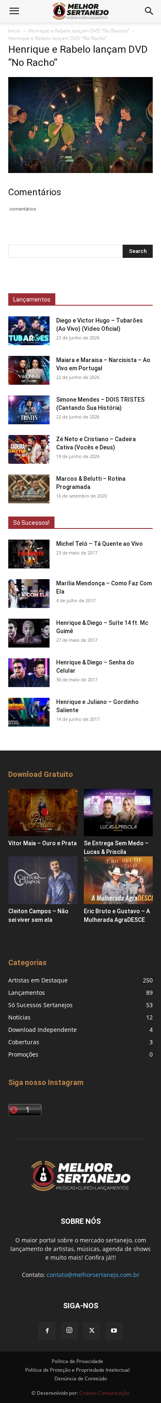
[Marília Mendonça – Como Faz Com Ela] (29, 593)
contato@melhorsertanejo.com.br (93, 1275)
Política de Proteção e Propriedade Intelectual (77, 1369)
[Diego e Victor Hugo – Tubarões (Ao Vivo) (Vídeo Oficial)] (29, 330)
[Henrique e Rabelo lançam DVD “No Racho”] (80, 170)
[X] (91, 1331)
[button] (14, 11)
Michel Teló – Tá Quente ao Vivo (99, 543)
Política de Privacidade (77, 1361)
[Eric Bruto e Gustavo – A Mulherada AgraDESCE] (118, 880)
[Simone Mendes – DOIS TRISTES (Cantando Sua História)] (29, 409)
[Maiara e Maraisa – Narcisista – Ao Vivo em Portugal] (29, 370)
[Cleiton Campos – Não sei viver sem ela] (43, 880)
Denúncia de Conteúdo (80, 1378)
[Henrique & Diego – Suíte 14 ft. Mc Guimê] (29, 633)
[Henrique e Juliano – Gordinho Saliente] (29, 712)
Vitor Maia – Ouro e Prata (42, 843)
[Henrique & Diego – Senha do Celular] (29, 672)
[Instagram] (69, 1330)
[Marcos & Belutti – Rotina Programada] (29, 489)
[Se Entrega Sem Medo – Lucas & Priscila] (118, 812)
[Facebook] (47, 1331)
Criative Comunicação (104, 1392)
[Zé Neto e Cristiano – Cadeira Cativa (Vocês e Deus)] (29, 449)
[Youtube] (114, 1331)
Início (14, 30)
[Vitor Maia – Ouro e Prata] (43, 812)
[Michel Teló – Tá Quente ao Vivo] (29, 554)
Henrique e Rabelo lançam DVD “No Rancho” (79, 30)
